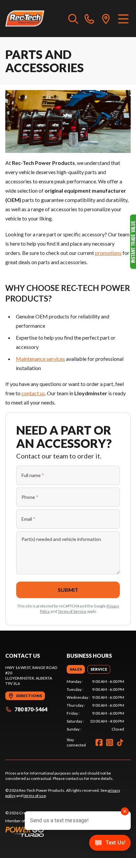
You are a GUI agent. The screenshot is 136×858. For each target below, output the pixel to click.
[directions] (106, 18)
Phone (29, 497)
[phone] (89, 18)
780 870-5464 (31, 709)
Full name (32, 475)
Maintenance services (40, 359)
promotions (108, 253)
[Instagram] (110, 742)
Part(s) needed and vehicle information (61, 539)
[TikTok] (120, 742)
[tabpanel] (95, 705)
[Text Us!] (110, 843)
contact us (33, 393)
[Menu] (123, 18)
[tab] (76, 669)
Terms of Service (72, 611)
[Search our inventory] (73, 18)
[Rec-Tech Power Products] (24, 18)
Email (28, 519)
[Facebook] (99, 742)
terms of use (34, 795)
